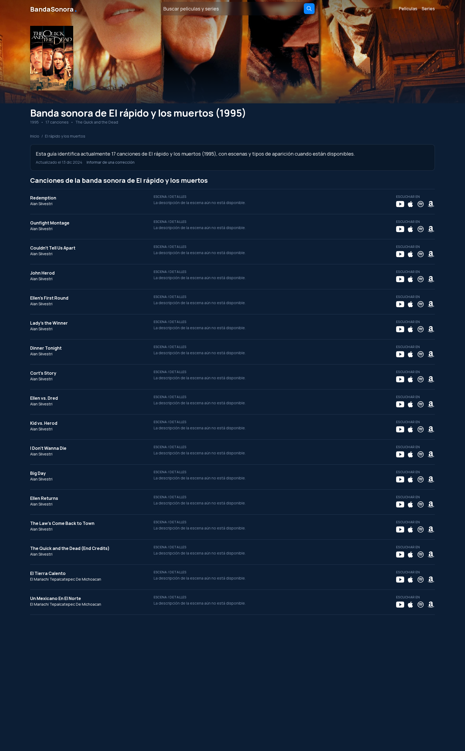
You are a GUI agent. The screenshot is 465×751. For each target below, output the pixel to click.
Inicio (34, 136)
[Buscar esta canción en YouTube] (400, 204)
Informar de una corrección (111, 162)
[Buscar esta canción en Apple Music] (410, 204)
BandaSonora (54, 8)
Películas (408, 9)
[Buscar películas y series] (309, 8)
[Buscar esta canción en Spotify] (421, 204)
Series (428, 9)
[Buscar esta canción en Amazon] (431, 204)
